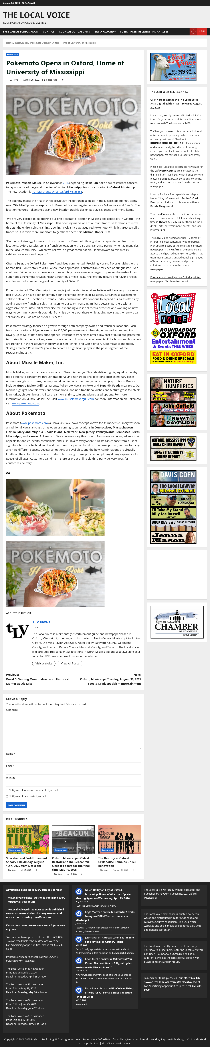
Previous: (37, 679)
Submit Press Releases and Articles (144, 31)
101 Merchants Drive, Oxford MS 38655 (57, 191)
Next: (110, 679)
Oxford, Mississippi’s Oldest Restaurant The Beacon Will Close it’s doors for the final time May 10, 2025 (71, 864)
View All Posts (70, 663)
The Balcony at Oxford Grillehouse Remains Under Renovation (117, 862)
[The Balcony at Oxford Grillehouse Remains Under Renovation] (119, 839)
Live (202, 31)
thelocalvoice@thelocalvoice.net (180, 982)
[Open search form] (186, 32)
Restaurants (12, 54)
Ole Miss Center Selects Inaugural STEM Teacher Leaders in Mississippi (105, 916)
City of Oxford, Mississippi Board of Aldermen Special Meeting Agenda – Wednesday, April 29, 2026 (103, 894)
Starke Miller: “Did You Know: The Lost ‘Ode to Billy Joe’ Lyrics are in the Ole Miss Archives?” (104, 963)
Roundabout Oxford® (74, 31)
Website (11, 778)
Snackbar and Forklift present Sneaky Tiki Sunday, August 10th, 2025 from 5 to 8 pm (26, 862)
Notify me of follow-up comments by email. (33, 790)
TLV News (13, 79)
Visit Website (44, 663)
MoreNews (108, 1043)
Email (10, 766)
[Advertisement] (177, 574)
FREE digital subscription (20, 31)
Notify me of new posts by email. (27, 796)
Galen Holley (93, 890)
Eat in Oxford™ (105, 31)
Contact (48, 31)
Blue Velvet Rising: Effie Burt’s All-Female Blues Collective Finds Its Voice (105, 992)
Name (10, 753)
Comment (13, 709)
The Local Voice (36, 15)
